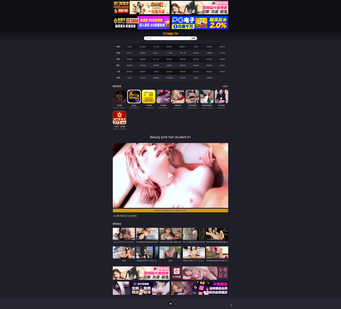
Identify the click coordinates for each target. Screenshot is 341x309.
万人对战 (156, 47)
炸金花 (196, 47)
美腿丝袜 (183, 65)
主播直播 (209, 53)
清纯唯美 (196, 65)
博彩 (118, 47)
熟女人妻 (183, 53)
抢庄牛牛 (222, 47)
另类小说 (196, 72)
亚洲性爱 (129, 59)
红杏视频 (183, 78)
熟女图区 (209, 65)
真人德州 (143, 47)
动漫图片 (169, 65)
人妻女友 (156, 72)
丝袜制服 (196, 53)
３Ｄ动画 (169, 53)
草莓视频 (156, 78)
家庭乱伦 (143, 72)
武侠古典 (169, 72)
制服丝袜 (183, 59)
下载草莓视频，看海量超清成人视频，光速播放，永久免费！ (170, 210)
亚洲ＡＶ (129, 53)
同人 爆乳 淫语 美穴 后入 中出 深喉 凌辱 (125, 216)
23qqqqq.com (170, 33)
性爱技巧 (222, 72)
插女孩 (129, 78)
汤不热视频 (169, 78)
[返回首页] (231, 305)
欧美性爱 (169, 59)
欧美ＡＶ (156, 53)
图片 (118, 65)
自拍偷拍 (143, 53)
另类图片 (222, 65)
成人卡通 (156, 59)
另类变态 (222, 59)
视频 (118, 53)
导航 (118, 78)
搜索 (193, 38)
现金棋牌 (209, 47)
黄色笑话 (209, 72)
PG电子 (129, 47)
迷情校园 (183, 72)
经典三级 (196, 59)
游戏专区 (169, 47)
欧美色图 (156, 65)
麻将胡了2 (182, 47)
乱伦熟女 (209, 59)
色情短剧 (209, 78)
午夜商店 (143, 78)
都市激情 (129, 72)
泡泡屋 (196, 78)
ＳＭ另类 (222, 53)
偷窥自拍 (129, 65)
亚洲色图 (143, 65)
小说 (118, 71)
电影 (118, 59)
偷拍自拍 (143, 59)
